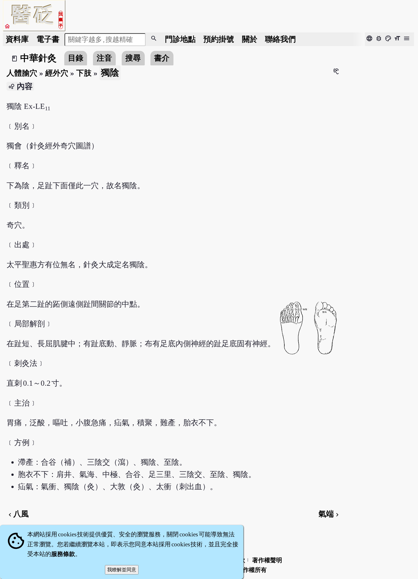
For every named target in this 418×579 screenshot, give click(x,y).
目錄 (75, 58)
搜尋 (133, 58)
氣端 (329, 514)
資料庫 (17, 39)
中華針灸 (38, 58)
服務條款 (63, 554)
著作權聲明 (267, 560)
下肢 (84, 73)
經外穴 (56, 73)
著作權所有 (252, 569)
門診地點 (180, 39)
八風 (18, 514)
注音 (104, 58)
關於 (249, 39)
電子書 (47, 39)
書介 (161, 58)
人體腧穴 (22, 73)
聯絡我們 (280, 39)
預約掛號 (218, 39)
